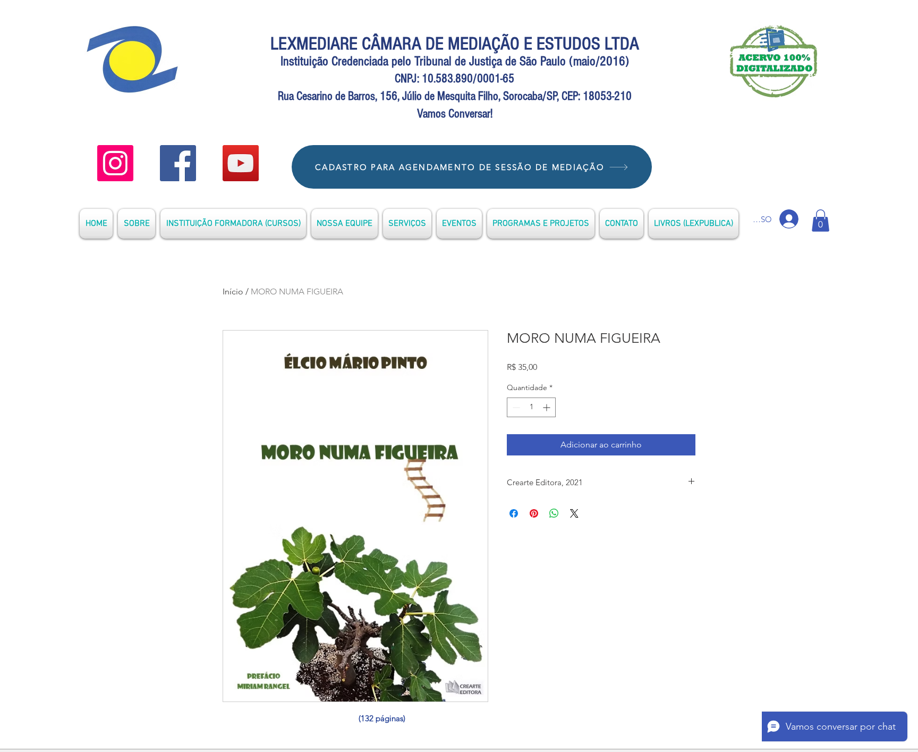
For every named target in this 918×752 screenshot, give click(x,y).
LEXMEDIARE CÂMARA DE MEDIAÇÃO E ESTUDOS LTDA (454, 43)
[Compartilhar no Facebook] (513, 513)
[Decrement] (515, 407)
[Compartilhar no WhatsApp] (554, 513)
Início (233, 291)
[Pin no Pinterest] (534, 513)
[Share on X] (574, 513)
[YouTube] (241, 163)
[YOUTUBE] (115, 163)
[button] (820, 220)
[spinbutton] (531, 407)
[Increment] (547, 407)
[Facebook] (178, 163)
